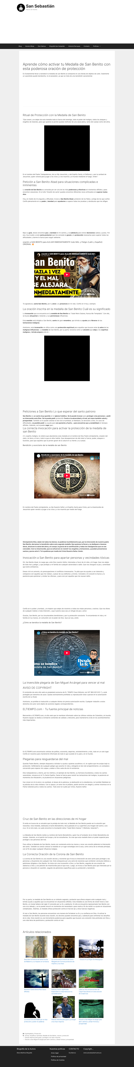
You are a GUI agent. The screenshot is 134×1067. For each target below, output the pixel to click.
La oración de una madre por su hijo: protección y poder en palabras (36, 1020)
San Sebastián (40, 6)
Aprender (39, 1035)
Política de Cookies (57, 1060)
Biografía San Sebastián (57, 46)
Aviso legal (55, 1053)
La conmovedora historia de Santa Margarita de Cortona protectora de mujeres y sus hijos (63, 961)
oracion (59, 1035)
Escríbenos (72, 1053)
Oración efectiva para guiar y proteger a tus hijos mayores (64, 1020)
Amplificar (33, 1035)
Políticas (96, 46)
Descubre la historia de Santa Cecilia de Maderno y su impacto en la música (36, 960)
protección (65, 1035)
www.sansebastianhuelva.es (92, 1053)
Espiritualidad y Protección (33, 1033)
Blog (20, 46)
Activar (27, 1035)
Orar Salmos (42, 46)
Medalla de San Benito (49, 1035)
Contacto (87, 46)
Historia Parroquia (74, 46)
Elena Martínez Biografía (24, 1053)
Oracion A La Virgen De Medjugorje (91, 959)
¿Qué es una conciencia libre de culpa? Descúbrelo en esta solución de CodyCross (90, 991)
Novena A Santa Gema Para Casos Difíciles (35, 990)
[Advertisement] (67, 29)
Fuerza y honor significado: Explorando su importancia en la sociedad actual (62, 991)
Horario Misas (29, 46)
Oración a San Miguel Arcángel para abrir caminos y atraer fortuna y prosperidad (90, 1022)
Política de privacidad (58, 1056)
